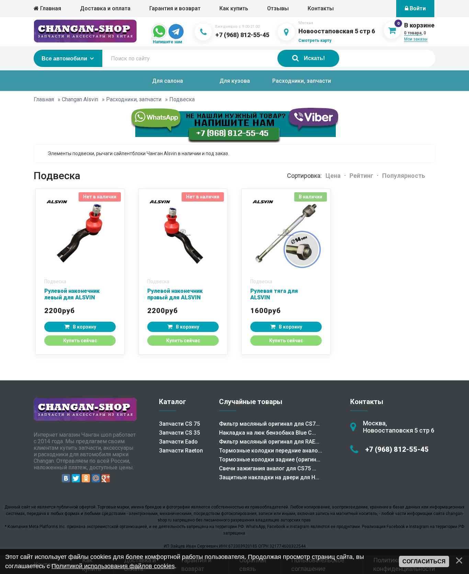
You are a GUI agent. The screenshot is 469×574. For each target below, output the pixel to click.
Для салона (167, 81)
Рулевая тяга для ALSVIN (274, 294)
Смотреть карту (314, 40)
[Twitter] (76, 478)
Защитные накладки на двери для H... (269, 477)
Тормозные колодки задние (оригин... (269, 459)
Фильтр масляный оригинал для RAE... (269, 441)
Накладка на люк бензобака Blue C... (267, 432)
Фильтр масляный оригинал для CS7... (269, 424)
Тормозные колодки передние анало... (270, 450)
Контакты (321, 8)
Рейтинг (361, 175)
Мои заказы (415, 39)
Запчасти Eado (178, 441)
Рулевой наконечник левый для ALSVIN (72, 294)
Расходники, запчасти (301, 81)
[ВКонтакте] (66, 478)
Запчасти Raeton (181, 450)
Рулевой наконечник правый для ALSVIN (175, 294)
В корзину (84, 327)
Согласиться (424, 561)
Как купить (233, 8)
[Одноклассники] (86, 478)
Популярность (403, 175)
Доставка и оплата (105, 8)
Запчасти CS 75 (179, 424)
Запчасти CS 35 (179, 432)
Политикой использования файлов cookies (113, 566)
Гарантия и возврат (175, 8)
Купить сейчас (80, 340)
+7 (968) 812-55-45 (242, 34)
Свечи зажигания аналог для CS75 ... (267, 468)
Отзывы (278, 8)
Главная (50, 8)
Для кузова (234, 81)
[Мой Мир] (96, 478)
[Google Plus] (106, 478)
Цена (333, 175)
